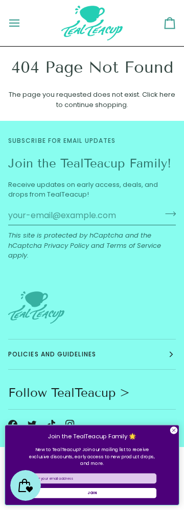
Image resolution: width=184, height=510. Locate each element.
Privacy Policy (66, 245)
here (167, 94)
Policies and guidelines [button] (52, 354)
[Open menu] (23, 23)
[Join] (167, 214)
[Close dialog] (173, 430)
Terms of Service (133, 245)
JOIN (92, 493)
